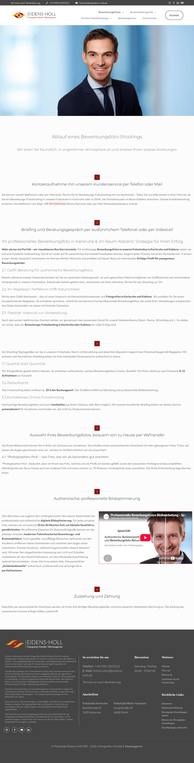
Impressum (167, 703)
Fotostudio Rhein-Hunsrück (130, 703)
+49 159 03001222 (54, 204)
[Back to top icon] (179, 757)
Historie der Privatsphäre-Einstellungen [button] (174, 722)
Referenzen (167, 675)
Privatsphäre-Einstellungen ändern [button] (174, 714)
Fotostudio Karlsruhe (95, 703)
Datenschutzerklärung (172, 708)
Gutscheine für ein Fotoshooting (170, 681)
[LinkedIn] (178, 3)
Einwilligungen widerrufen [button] (174, 727)
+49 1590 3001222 (107, 666)
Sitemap (165, 666)
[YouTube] (182, 3)
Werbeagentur (134, 746)
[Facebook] (173, 3)
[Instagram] (169, 3)
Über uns (166, 670)
